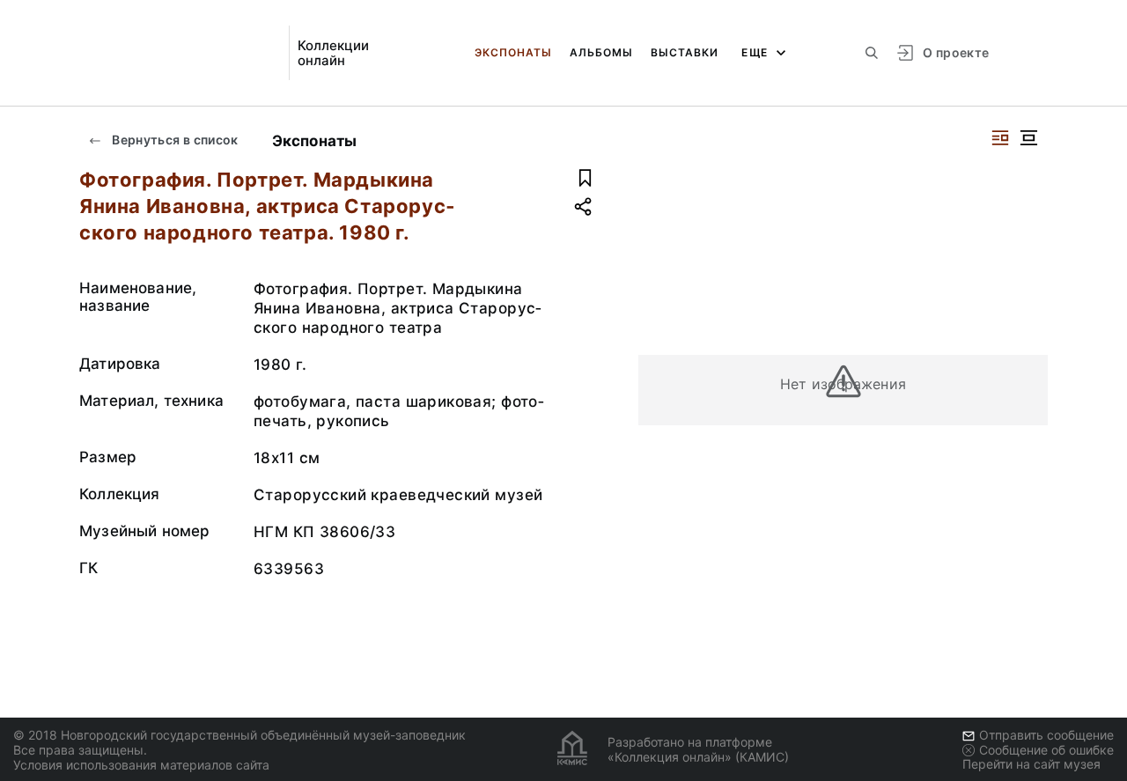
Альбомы (601, 52)
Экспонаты (513, 52)
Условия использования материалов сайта (141, 764)
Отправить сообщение (1046, 734)
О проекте (956, 52)
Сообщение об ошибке (1046, 749)
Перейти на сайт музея (1031, 763)
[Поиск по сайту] (871, 52)
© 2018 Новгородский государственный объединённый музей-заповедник (239, 734)
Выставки (684, 52)
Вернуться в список (174, 139)
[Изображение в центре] (1028, 138)
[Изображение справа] (1000, 138)
